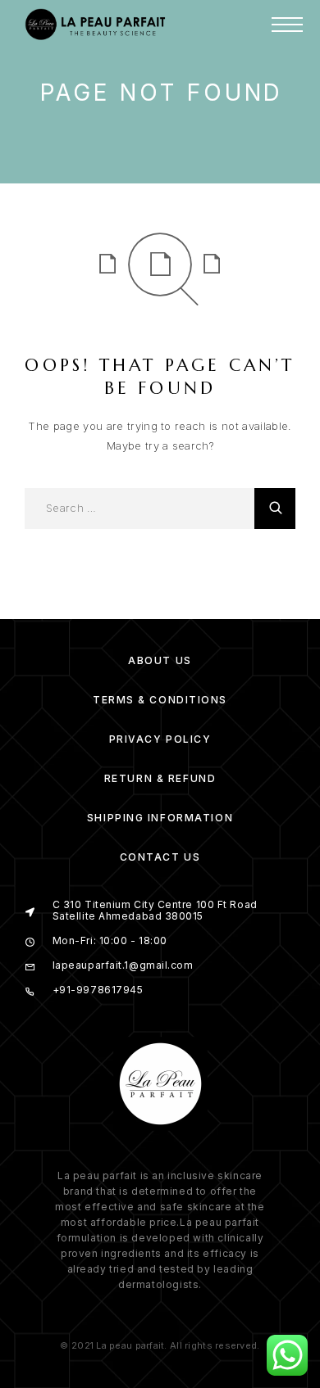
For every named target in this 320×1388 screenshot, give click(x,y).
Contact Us (160, 857)
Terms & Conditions (160, 700)
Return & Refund (160, 778)
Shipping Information (160, 818)
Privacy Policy (160, 739)
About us (159, 660)
